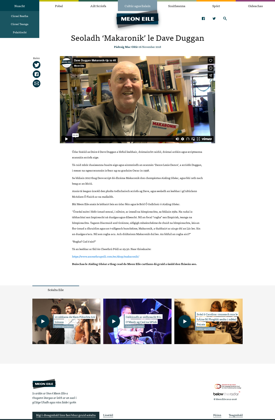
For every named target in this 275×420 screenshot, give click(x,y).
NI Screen (228, 386)
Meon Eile (44, 384)
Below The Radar (226, 393)
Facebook (203, 18)
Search (225, 18)
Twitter (214, 18)
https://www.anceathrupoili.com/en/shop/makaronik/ (105, 256)
